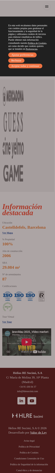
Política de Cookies (37, 43)
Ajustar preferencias (22, 54)
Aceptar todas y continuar (25, 65)
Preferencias (31, 49)
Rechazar (16, 60)
